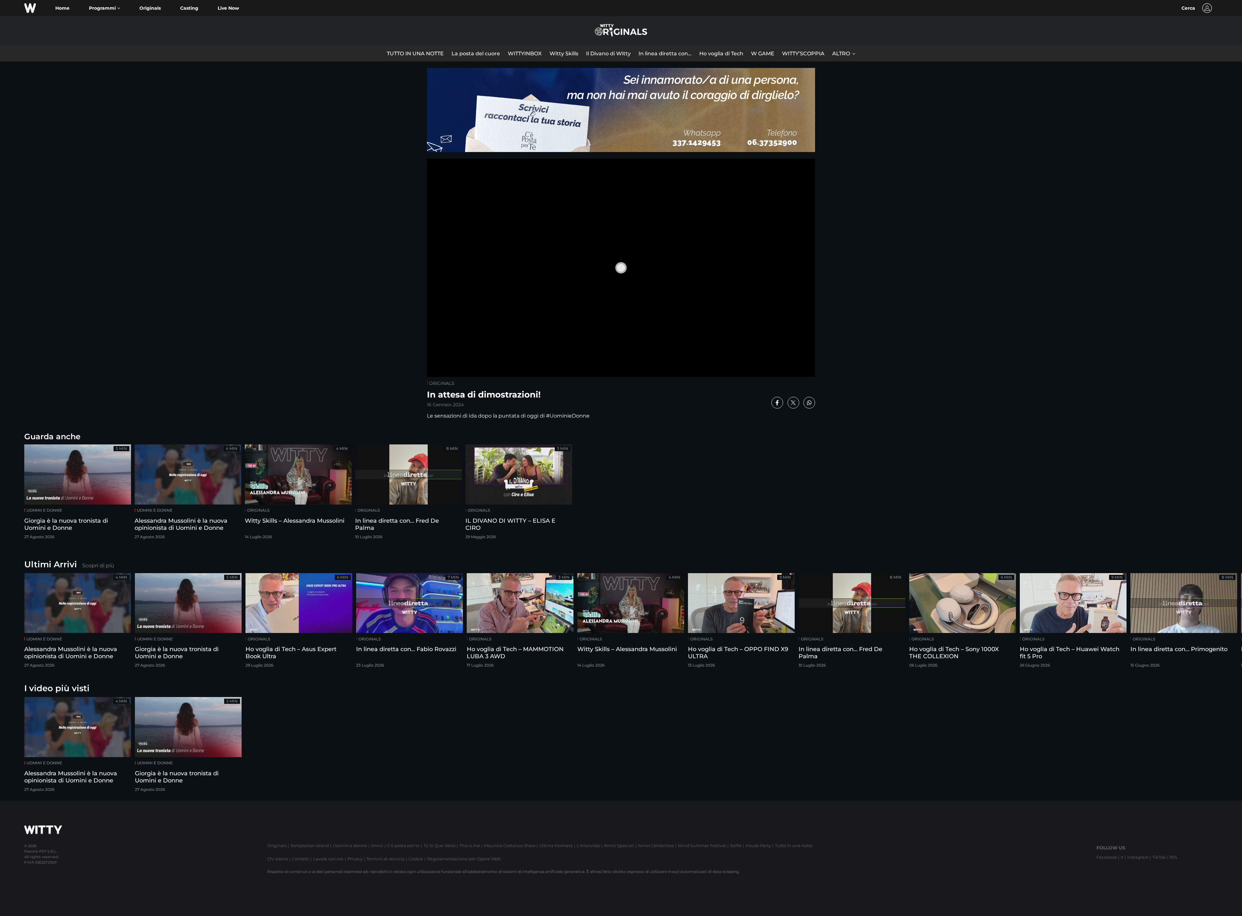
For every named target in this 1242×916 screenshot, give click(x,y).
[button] (104, 8)
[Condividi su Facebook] (777, 403)
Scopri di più (98, 565)
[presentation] (1217, 622)
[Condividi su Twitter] (793, 403)
